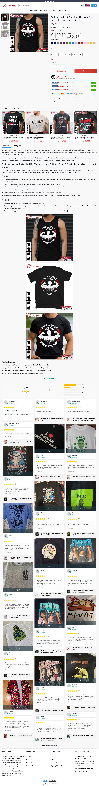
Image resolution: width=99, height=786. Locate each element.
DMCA (52, 760)
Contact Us (54, 763)
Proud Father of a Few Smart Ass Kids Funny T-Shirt (13, 137)
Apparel (53, 11)
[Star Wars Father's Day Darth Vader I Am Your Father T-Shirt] (61, 122)
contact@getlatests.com (70, 211)
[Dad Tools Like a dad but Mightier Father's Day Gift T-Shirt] (37, 122)
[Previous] (12, 32)
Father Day (67, 15)
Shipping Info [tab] (17, 146)
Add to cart (62, 71)
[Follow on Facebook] (45, 1)
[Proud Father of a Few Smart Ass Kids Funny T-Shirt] (13, 122)
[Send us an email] (50, 1)
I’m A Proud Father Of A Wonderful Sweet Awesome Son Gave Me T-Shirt (85, 137)
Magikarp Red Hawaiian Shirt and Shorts (21, 735)
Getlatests (11, 758)
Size (52, 51)
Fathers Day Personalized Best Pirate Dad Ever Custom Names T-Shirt (27, 370)
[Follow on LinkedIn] (53, 1)
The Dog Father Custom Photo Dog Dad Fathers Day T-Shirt (23, 373)
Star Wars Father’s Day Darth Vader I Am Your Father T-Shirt (61, 137)
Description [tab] (6, 146)
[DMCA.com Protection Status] (49, 781)
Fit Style (53, 24)
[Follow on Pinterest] (51, 1)
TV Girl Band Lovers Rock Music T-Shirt (84, 707)
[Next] (45, 32)
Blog (52, 757)
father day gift (56, 101)
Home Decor (64, 11)
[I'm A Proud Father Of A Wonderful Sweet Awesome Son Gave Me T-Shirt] (85, 122)
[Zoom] (12, 49)
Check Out (86, 71)
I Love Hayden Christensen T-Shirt (50, 476)
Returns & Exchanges (32, 760)
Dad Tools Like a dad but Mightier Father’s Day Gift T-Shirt (36, 137)
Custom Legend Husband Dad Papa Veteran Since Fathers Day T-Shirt (27, 365)
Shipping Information (57, 766)
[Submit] (82, 5)
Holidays (43, 11)
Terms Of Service (31, 766)
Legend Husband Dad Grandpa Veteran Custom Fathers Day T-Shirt (26, 368)
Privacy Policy (30, 763)
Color (52, 39)
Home (52, 15)
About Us (29, 757)
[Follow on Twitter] (48, 1)
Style (52, 31)
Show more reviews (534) (49, 745)
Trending (33, 11)
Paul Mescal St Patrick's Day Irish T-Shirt (84, 476)
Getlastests (55, 172)
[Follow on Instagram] (47, 1)
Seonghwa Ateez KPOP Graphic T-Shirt (52, 710)
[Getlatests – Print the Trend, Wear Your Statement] (9, 5)
